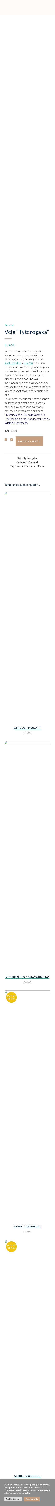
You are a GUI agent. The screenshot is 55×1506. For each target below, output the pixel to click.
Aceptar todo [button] (32, 1499)
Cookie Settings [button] (13, 1499)
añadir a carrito (29, 441)
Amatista (22, 466)
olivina (40, 466)
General (9, 325)
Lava (32, 466)
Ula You (28, 363)
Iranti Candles (13, 363)
